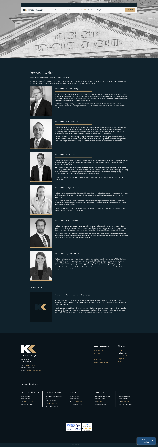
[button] (79, 415)
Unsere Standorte (123, 356)
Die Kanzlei (121, 350)
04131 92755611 (126, 402)
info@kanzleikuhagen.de (33, 370)
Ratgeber (100, 10)
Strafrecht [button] (70, 10)
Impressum (97, 359)
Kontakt (130, 10)
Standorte (91, 10)
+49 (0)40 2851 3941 (30, 365)
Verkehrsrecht (98, 350)
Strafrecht (97, 353)
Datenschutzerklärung (101, 362)
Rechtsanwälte (122, 353)
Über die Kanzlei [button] (81, 10)
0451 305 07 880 (77, 402)
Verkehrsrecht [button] (59, 10)
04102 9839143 (101, 402)
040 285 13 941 (28, 402)
